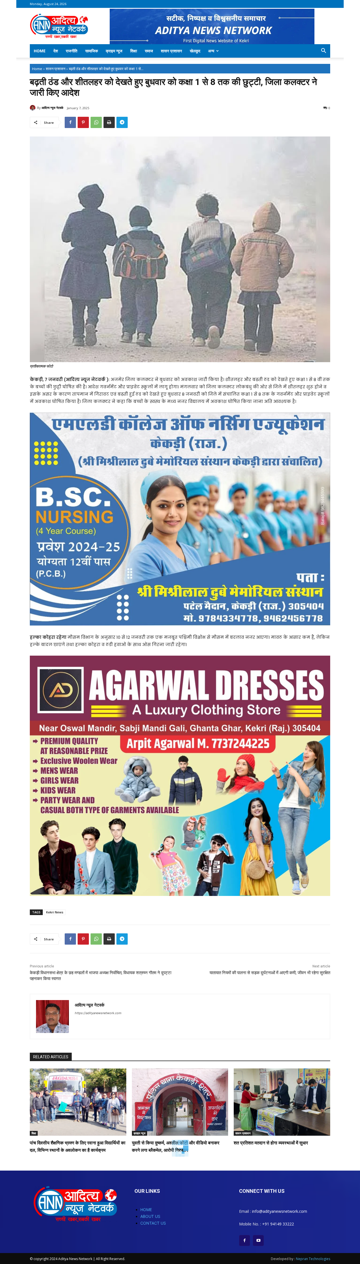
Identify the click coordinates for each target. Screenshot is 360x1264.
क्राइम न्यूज (114, 50)
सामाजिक (91, 50)
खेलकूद (195, 50)
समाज (149, 50)
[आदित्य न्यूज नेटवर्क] (33, 108)
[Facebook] (70, 122)
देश (55, 50)
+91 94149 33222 (278, 1224)
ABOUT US (150, 1216)
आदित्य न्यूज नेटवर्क (52, 108)
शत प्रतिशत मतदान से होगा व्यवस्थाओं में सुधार (271, 1143)
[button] (323, 51)
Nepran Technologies (313, 1258)
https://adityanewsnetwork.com (98, 1013)
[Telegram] (122, 122)
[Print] (109, 122)
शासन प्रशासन (171, 50)
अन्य (211, 50)
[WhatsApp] (96, 122)
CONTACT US (153, 1223)
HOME (146, 1209)
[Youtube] (258, 1240)
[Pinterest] (83, 122)
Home (40, 50)
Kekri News (54, 912)
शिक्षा (133, 50)
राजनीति (71, 50)
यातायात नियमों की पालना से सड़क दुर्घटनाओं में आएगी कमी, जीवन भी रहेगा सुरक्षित (270, 972)
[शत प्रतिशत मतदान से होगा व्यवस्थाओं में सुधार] (282, 1102)
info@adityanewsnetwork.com (279, 1211)
